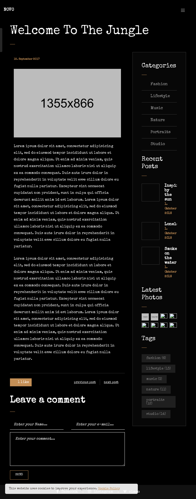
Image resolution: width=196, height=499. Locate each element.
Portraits (160, 132)
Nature (158, 120)
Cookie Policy (109, 488)
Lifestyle (160, 96)
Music (157, 108)
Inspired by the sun (171, 193)
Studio (158, 144)
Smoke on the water (171, 256)
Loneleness (171, 224)
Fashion (159, 84)
